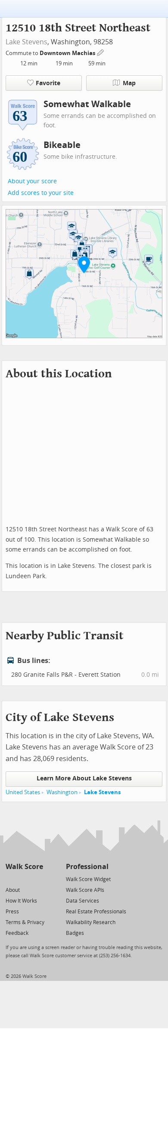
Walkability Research (90, 922)
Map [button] (129, 83)
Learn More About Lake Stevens (84, 778)
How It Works (21, 901)
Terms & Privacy (25, 922)
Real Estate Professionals (96, 912)
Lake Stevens (26, 42)
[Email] (37, 879)
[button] (84, 265)
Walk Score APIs (85, 890)
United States (23, 792)
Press (12, 912)
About (13, 890)
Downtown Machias (68, 53)
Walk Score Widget (88, 879)
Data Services (82, 901)
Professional (87, 867)
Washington (62, 792)
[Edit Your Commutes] (100, 52)
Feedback (17, 933)
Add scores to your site (41, 193)
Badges (75, 933)
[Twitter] (11, 879)
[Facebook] (24, 879)
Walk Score (24, 867)
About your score (32, 181)
